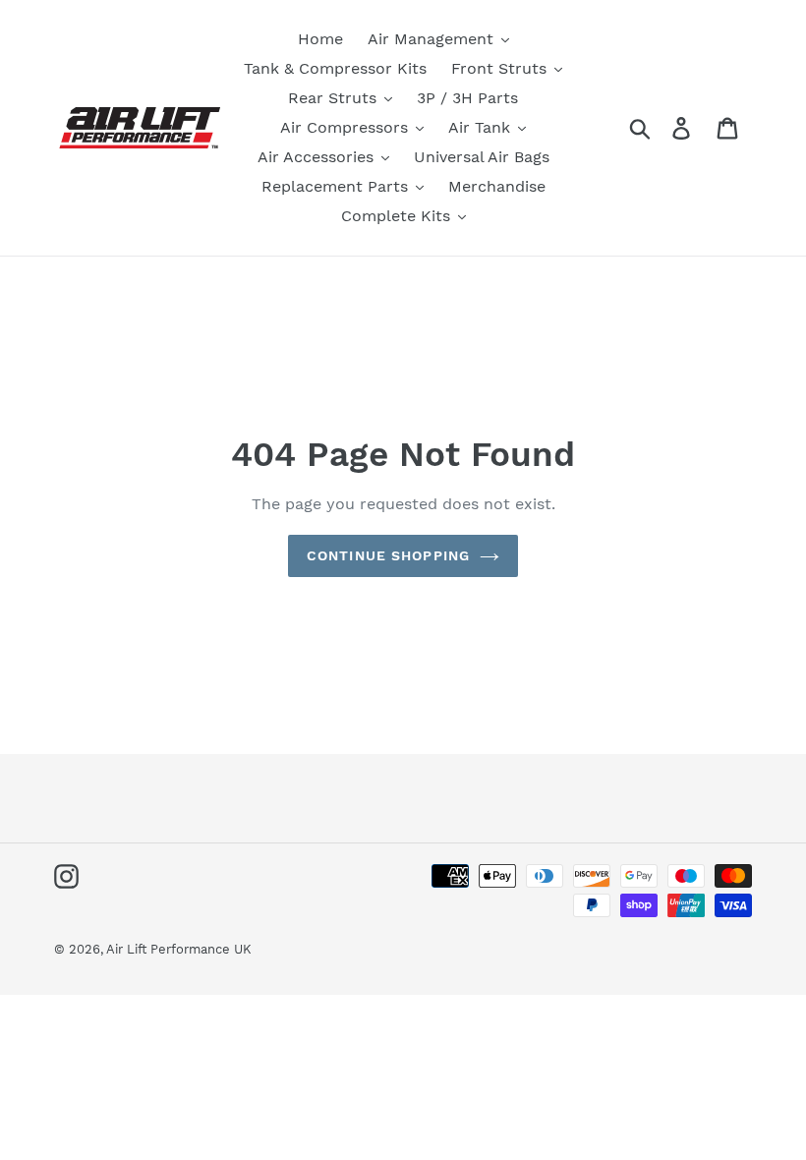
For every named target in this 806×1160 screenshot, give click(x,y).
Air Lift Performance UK (179, 949)
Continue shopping (388, 555)
